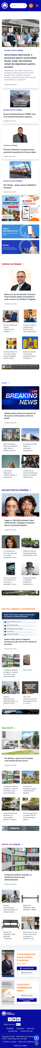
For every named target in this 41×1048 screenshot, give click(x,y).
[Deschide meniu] (37, 5)
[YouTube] (14, 1019)
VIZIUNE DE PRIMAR (11, 264)
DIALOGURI (7, 728)
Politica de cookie (20, 1046)
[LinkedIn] (19, 1019)
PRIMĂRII (10, 1028)
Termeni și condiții (10, 1042)
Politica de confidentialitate (28, 1042)
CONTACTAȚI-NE (26, 1031)
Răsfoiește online (26, 973)
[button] (36, 1038)
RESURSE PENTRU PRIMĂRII (15, 490)
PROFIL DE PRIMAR (11, 844)
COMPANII (20, 1028)
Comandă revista (28, 968)
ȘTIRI (4, 383)
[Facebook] (10, 1019)
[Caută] (24, 5)
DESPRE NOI (13, 1031)
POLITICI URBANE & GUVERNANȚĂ (18, 609)
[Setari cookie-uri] (36, 1043)
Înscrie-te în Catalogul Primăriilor (26, 1000)
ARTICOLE (30, 1028)
